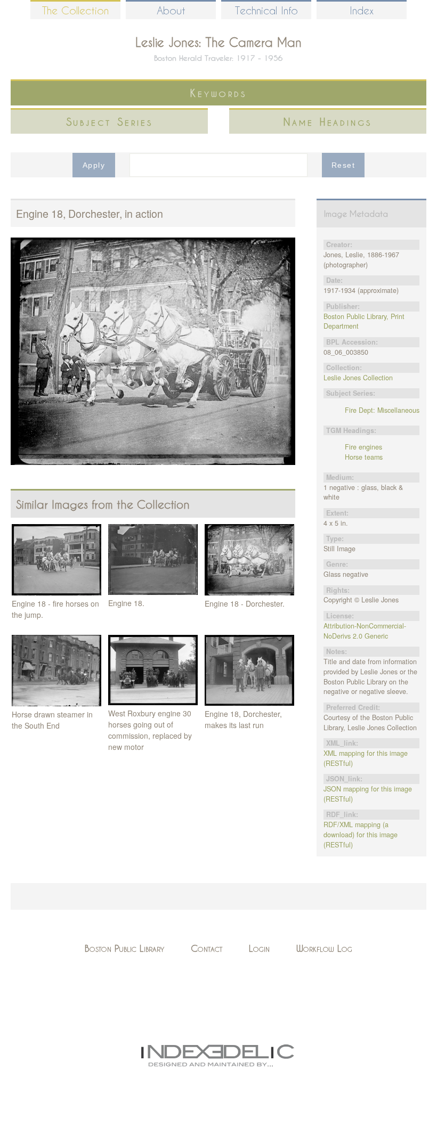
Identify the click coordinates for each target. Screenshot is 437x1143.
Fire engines (363, 447)
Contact (206, 948)
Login (259, 948)
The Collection (75, 10)
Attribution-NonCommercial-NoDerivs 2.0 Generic (364, 631)
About (171, 10)
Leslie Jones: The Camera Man (218, 42)
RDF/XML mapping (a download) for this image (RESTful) (360, 835)
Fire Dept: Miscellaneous (382, 410)
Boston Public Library (124, 948)
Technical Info (266, 10)
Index (362, 10)
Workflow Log (324, 948)
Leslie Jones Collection (358, 377)
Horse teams (364, 457)
